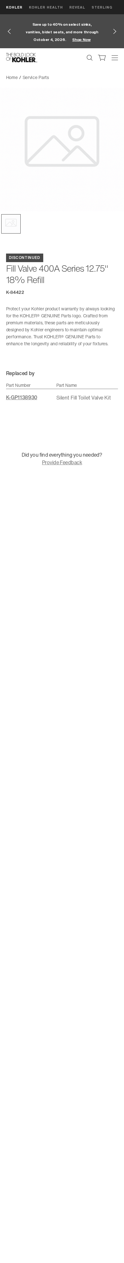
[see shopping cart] (102, 58)
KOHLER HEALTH (46, 7)
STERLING (102, 7)
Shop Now (81, 39)
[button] (11, 224)
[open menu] (115, 57)
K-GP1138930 (21, 397)
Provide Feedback (62, 462)
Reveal (77, 7)
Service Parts (36, 77)
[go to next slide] (115, 31)
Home (12, 77)
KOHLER (14, 7)
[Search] (90, 58)
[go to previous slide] (9, 31)
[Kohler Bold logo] (21, 58)
